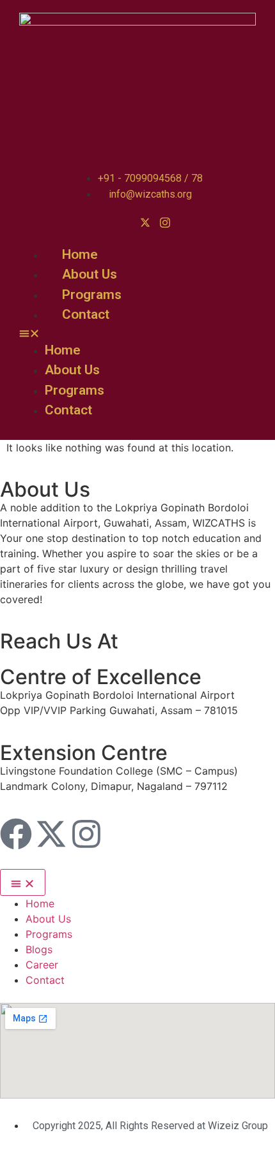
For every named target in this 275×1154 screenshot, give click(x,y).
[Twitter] (145, 221)
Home (80, 254)
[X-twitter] (51, 834)
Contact (85, 314)
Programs (92, 294)
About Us (89, 274)
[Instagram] (165, 221)
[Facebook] (16, 834)
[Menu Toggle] (22, 882)
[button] (130, 332)
